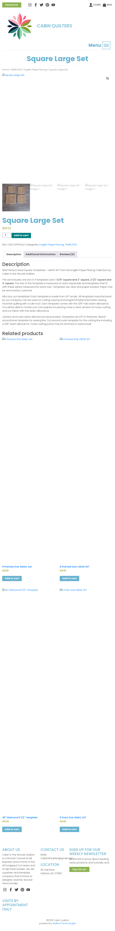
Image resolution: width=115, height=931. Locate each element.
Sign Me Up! (79, 869)
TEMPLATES (16, 69)
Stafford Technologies (64, 923)
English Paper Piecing (35, 69)
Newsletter (11, 5)
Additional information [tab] (40, 254)
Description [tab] (13, 254)
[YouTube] (53, 4)
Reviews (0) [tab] (67, 254)
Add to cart (21, 235)
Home (5, 69)
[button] (107, 78)
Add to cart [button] (12, 578)
